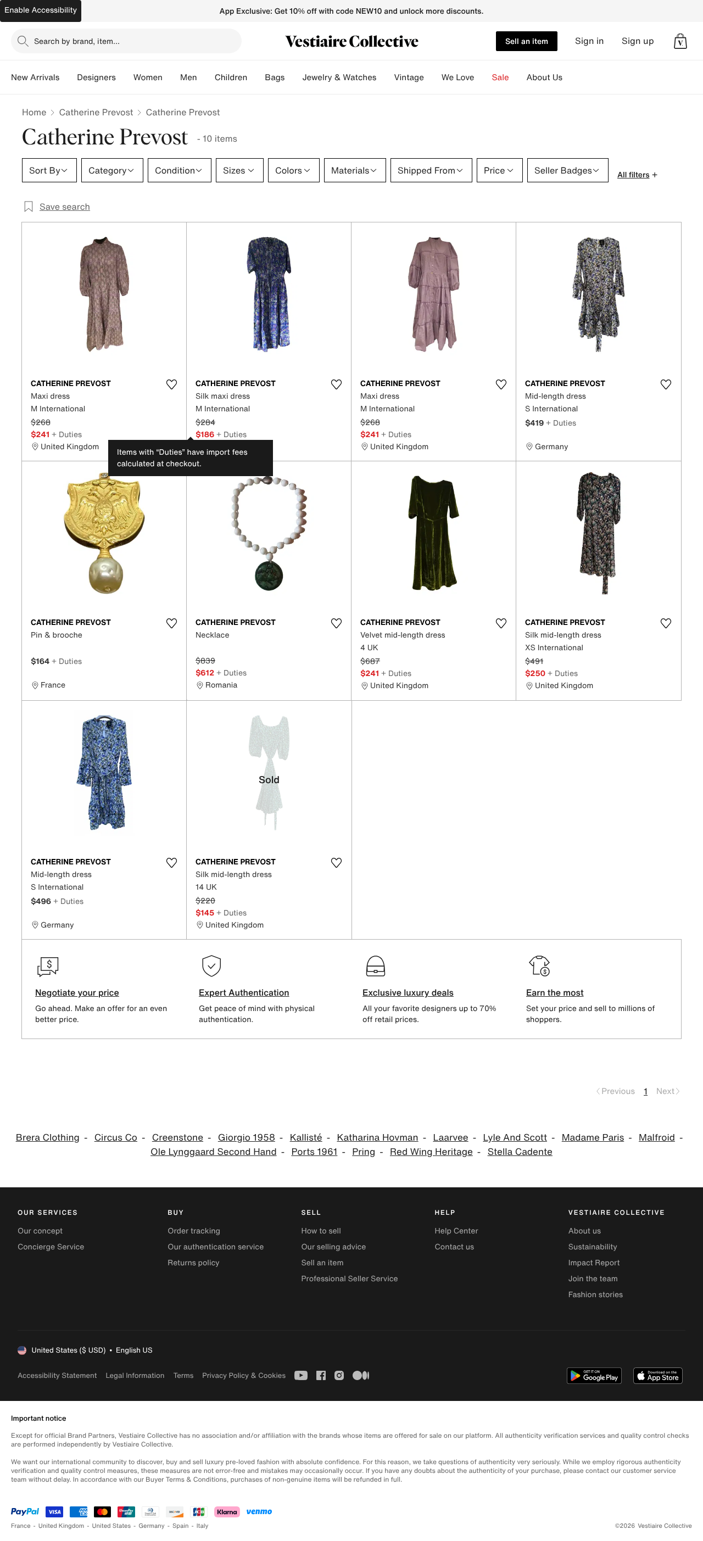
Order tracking (194, 1231)
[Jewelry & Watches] (385, 77)
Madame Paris (593, 1137)
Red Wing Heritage (431, 1152)
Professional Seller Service (349, 1279)
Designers (96, 77)
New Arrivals (35, 77)
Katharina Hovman (377, 1137)
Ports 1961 (314, 1152)
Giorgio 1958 (246, 1137)
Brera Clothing (48, 1137)
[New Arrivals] (68, 77)
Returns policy (193, 1263)
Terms (183, 1375)
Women (148, 77)
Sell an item (526, 41)
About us (584, 1231)
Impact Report (594, 1263)
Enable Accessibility (40, 10)
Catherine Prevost (96, 112)
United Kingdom (61, 1526)
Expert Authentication (244, 992)
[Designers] (124, 77)
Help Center (456, 1231)
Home (34, 112)
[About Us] (571, 77)
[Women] (171, 77)
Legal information (134, 1375)
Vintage (408, 77)
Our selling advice (333, 1247)
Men (188, 77)
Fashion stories (595, 1294)
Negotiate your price (77, 992)
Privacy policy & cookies (244, 1375)
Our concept (40, 1231)
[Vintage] (432, 77)
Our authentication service (216, 1247)
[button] (680, 41)
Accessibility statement (57, 1375)
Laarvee (450, 1137)
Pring (363, 1152)
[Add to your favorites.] (171, 384)
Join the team (593, 1279)
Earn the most (555, 992)
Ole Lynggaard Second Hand (213, 1152)
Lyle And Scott (514, 1137)
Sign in (589, 41)
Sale (500, 77)
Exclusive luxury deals (408, 992)
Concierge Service (51, 1247)
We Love (458, 77)
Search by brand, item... (77, 41)
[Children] (256, 77)
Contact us (455, 1247)
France (21, 1526)
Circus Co (115, 1137)
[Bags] (293, 77)
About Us (544, 77)
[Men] (206, 77)
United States (111, 1526)
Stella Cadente (520, 1152)
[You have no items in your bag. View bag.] (680, 41)
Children (231, 77)
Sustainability (592, 1247)
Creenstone (177, 1137)
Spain (180, 1526)
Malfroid (657, 1137)
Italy (203, 1526)
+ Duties (67, 434)
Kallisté (306, 1137)
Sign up (638, 41)
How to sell (321, 1231)
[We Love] (483, 77)
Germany (151, 1526)
